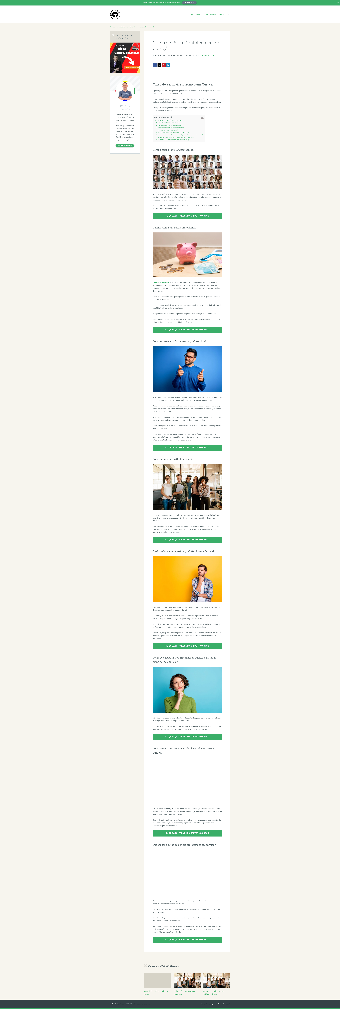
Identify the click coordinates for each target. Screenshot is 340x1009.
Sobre (198, 14)
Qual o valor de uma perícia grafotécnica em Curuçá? (173, 132)
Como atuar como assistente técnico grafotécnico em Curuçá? (176, 137)
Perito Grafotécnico (209, 14)
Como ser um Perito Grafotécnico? (168, 130)
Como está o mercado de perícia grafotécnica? (171, 127)
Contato (221, 14)
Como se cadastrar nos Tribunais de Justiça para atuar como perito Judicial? (180, 135)
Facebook (204, 1004)
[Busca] (227, 12)
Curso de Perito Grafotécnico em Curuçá (168, 120)
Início (191, 14)
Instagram (212, 1004)
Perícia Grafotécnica (206, 55)
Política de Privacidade (223, 1004)
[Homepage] (115, 14)
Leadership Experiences (117, 1004)
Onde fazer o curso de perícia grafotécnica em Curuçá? (174, 140)
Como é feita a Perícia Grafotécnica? (168, 123)
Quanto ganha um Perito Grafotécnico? (169, 125)
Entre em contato (124, 145)
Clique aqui (188, 2)
